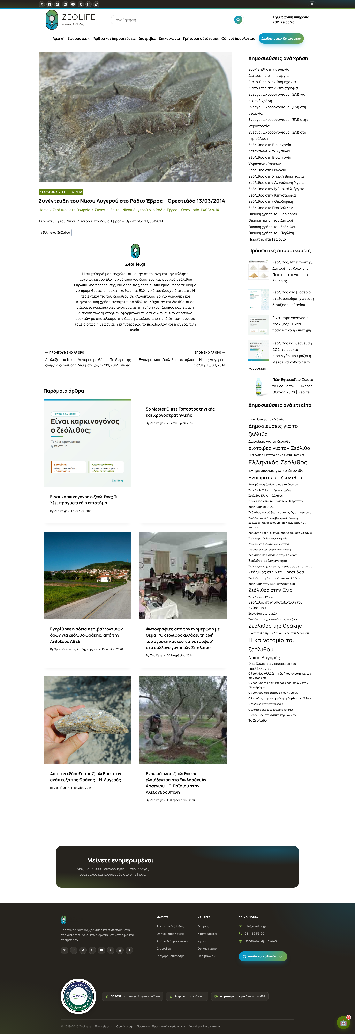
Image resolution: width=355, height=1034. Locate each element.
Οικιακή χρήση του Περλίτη (271, 233)
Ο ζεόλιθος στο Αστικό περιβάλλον (272, 715)
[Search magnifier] (238, 20)
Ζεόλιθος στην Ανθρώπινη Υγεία (276, 182)
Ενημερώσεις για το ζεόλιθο (276, 470)
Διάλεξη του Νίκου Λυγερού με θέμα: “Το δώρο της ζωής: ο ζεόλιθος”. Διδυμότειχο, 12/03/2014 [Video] (88, 359)
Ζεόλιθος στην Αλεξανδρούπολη (271, 583)
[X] (42, 4)
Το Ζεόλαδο (257, 720)
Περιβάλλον (207, 956)
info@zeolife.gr (255, 926)
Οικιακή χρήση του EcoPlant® (272, 214)
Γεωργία (204, 926)
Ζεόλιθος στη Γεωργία (61, 192)
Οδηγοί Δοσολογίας (238, 38)
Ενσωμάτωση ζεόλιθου (275, 477)
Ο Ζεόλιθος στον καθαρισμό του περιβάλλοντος (272, 666)
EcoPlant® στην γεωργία (268, 69)
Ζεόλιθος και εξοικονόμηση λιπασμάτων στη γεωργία (277, 525)
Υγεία (202, 941)
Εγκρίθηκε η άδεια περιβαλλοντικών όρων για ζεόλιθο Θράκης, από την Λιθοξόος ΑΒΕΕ (86, 635)
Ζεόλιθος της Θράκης (275, 626)
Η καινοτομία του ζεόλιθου (272, 645)
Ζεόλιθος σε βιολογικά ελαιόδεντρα (268, 544)
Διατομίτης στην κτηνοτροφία (273, 88)
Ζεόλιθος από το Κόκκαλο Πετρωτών (275, 501)
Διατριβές (147, 38)
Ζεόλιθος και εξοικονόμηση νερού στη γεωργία (280, 532)
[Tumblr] (81, 4)
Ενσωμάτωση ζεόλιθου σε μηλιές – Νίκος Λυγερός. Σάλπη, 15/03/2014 (182, 359)
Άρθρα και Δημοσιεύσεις (114, 38)
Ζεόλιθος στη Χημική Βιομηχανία (276, 176)
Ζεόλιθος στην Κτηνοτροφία (272, 195)
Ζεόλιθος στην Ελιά (270, 590)
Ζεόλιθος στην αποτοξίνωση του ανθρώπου (275, 605)
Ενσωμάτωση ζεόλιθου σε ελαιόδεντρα (273, 484)
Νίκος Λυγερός (264, 657)
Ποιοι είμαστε (104, 1026)
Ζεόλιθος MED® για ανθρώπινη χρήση (269, 490)
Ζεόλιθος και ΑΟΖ (261, 506)
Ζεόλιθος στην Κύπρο (260, 597)
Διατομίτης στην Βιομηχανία (272, 82)
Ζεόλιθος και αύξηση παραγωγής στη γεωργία (279, 512)
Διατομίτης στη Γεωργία (268, 75)
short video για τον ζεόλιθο (266, 419)
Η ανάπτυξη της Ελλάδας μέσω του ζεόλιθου (278, 633)
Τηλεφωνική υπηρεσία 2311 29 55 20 (291, 19)
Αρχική (59, 38)
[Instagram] (88, 4)
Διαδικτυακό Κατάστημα (281, 38)
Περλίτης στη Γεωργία (267, 239)
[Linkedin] (65, 4)
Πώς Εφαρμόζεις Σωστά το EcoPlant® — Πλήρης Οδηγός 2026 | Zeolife (292, 386)
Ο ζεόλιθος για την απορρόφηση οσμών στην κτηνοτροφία (278, 685)
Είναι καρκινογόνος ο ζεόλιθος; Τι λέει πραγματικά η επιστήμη (291, 324)
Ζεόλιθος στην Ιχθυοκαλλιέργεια (276, 189)
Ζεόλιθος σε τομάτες (297, 566)
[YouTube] (73, 4)
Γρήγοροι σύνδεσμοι (201, 38)
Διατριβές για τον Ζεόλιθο (279, 448)
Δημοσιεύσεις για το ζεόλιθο (273, 430)
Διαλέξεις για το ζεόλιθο (269, 441)
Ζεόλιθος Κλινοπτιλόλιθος (265, 495)
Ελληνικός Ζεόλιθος (55, 232)
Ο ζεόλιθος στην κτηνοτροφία (265, 703)
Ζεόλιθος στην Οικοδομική (270, 201)
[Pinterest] (57, 4)
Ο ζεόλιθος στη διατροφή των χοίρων (273, 692)
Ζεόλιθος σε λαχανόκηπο (267, 561)
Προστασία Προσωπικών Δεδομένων (161, 1026)
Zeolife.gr (135, 264)
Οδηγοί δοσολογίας (170, 933)
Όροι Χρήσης (125, 1026)
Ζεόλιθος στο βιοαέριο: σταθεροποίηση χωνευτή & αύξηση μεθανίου (293, 298)
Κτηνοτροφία (207, 933)
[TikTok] (96, 4)
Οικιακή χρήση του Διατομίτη (272, 220)
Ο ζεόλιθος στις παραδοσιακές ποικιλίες (270, 709)
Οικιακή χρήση (208, 948)
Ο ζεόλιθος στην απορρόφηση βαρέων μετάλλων (279, 698)
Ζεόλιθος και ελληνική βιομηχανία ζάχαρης (273, 518)
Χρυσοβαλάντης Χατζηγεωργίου (76, 649)
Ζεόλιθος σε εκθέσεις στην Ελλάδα (272, 555)
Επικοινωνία (169, 38)
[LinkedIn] (92, 950)
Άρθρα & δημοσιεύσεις (173, 941)
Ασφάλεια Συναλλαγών (204, 1026)
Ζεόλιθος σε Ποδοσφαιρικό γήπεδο (267, 538)
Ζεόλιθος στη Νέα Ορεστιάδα (276, 572)
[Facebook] (49, 4)
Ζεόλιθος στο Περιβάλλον (270, 208)
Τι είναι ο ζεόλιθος (170, 926)
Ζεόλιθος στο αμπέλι (263, 613)
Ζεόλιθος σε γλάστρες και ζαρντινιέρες (269, 549)
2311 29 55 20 (254, 933)
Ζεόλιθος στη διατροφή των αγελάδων (274, 578)
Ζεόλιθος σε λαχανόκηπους (264, 566)
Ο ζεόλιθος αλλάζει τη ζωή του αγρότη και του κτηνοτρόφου (279, 675)
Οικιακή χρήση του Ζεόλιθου (272, 227)
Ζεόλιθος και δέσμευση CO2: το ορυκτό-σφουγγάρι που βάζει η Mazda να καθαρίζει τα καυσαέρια (280, 355)
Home (43, 210)
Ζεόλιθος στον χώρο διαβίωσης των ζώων (273, 619)
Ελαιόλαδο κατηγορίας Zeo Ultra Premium (276, 454)
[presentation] (87, 443)
